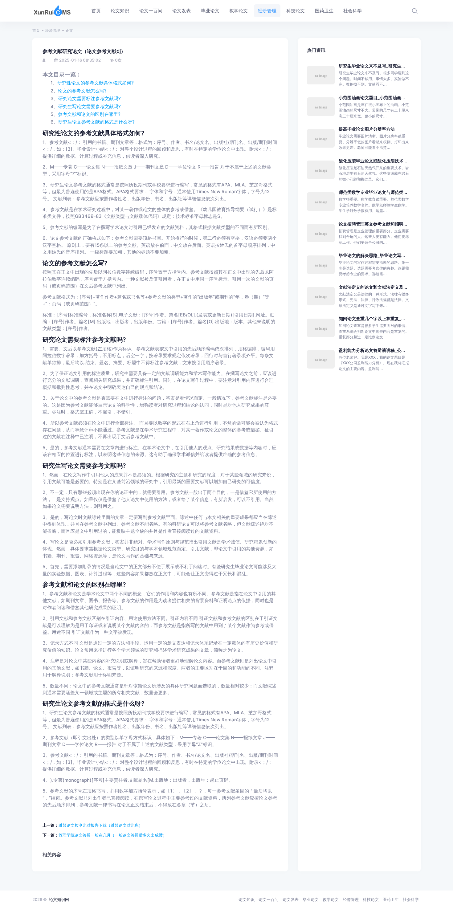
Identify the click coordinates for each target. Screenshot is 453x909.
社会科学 (411, 899)
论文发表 (291, 899)
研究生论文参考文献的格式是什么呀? (96, 122)
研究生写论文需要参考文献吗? (89, 106)
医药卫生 (391, 899)
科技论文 (371, 899)
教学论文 (331, 899)
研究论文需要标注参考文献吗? (89, 98)
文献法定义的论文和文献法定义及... (373, 287)
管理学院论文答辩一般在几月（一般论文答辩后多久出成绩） (113, 835)
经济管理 (52, 30)
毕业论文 (311, 899)
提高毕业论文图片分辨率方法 (367, 129)
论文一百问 (269, 899)
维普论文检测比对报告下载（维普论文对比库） (101, 825)
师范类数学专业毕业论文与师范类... (373, 192)
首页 (36, 30)
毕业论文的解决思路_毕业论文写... (372, 255)
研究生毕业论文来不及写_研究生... (372, 65)
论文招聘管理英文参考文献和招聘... (373, 223)
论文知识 (247, 899)
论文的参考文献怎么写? (82, 91)
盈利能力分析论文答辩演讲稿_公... (372, 350)
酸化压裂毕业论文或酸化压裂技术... (373, 160)
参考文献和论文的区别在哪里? (89, 114)
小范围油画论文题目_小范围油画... (372, 97)
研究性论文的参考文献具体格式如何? (95, 83)
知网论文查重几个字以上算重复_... (372, 318)
